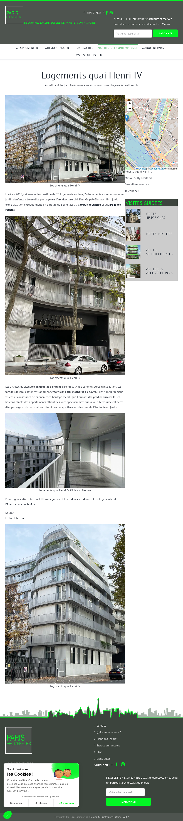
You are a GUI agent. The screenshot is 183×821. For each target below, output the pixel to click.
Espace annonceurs (108, 745)
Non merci (16, 803)
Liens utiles (103, 758)
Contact (101, 725)
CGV (99, 752)
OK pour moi (66, 803)
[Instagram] (123, 764)
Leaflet (142, 168)
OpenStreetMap (157, 168)
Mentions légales (107, 738)
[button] (101, 54)
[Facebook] (116, 764)
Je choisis (41, 803)
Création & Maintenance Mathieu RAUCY (109, 816)
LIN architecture (15, 518)
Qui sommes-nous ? (109, 732)
